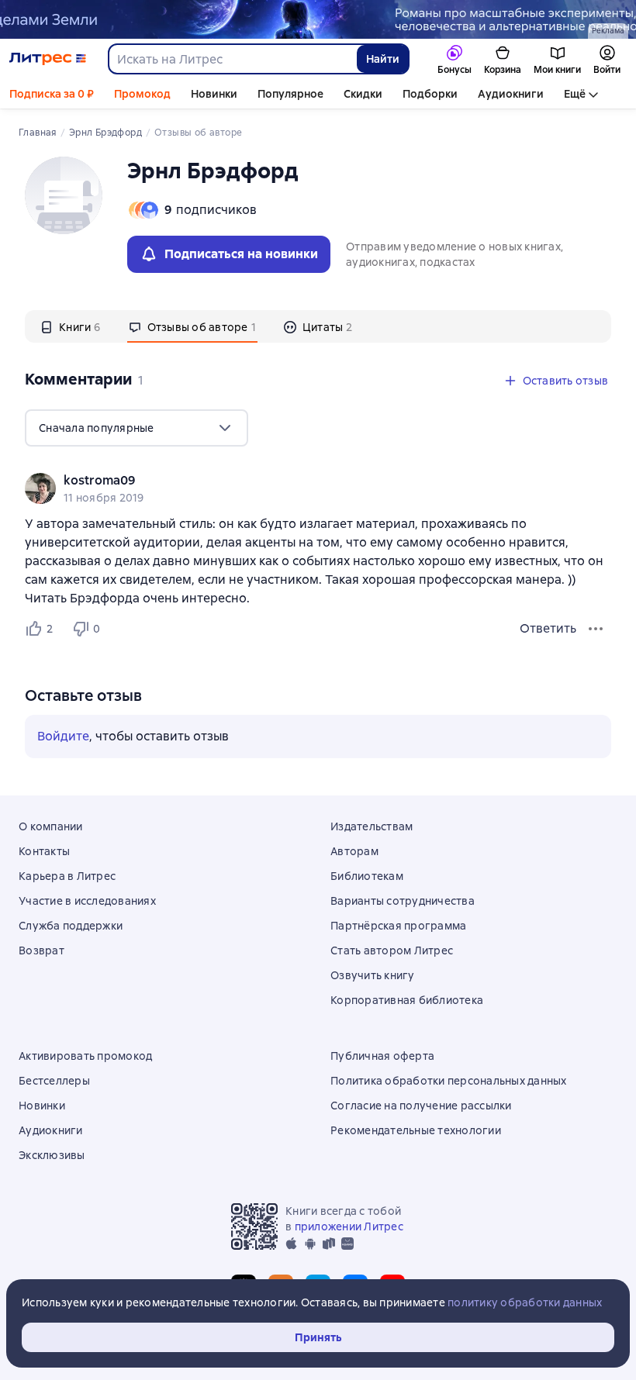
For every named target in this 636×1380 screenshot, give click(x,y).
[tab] (70, 326)
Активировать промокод (85, 1056)
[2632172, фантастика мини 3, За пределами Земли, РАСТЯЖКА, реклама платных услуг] (318, 19)
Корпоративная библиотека (406, 1000)
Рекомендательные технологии (415, 1130)
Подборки (430, 94)
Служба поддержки (71, 926)
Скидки (363, 94)
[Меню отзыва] (595, 629)
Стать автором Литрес (391, 950)
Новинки (214, 94)
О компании (51, 826)
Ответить (548, 628)
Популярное (290, 94)
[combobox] (231, 59)
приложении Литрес (349, 1226)
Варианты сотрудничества (402, 901)
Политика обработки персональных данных (448, 1081)
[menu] (136, 428)
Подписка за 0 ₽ (51, 94)
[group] (318, 488)
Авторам (354, 851)
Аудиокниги (511, 94)
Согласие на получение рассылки (421, 1106)
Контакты (44, 851)
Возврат (41, 950)
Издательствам (371, 826)
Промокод (142, 94)
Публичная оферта (382, 1056)
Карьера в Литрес (67, 876)
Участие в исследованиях (87, 901)
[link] (296, 480)
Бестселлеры (54, 1081)
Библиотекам (366, 876)
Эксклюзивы (52, 1155)
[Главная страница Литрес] (47, 59)
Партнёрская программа (398, 926)
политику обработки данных (525, 1302)
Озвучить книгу (372, 975)
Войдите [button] (63, 736)
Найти (382, 59)
